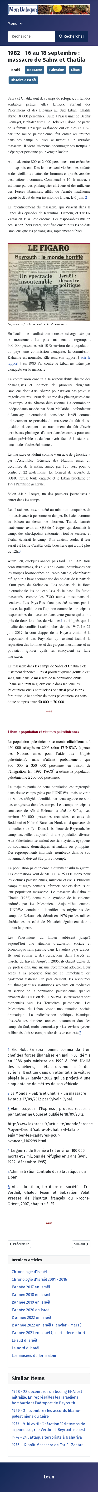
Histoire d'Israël (23, 80)
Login (49, 1477)
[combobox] (31, 36)
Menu (12, 23)
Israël (15, 70)
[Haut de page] (89, 1483)
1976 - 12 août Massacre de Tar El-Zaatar (47, 1445)
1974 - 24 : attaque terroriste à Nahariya (47, 1437)
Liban (75, 70)
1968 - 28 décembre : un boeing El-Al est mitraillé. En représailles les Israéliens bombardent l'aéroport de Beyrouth (47, 1397)
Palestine (56, 70)
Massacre (34, 70)
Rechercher (74, 36)
